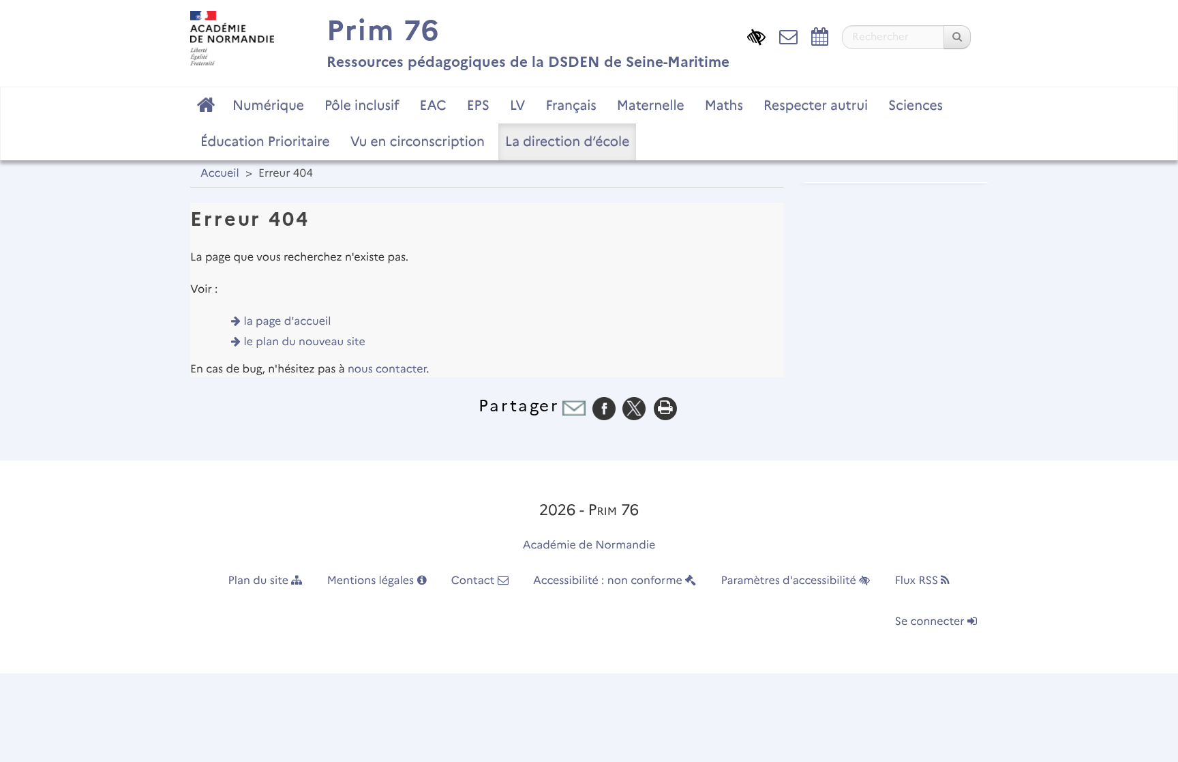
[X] (634, 408)
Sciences (915, 105)
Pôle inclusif (361, 105)
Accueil (219, 173)
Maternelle (650, 105)
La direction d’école (567, 141)
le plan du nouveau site (304, 342)
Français (570, 105)
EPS (478, 105)
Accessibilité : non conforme (609, 580)
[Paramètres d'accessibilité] (756, 36)
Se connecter (931, 621)
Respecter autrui (816, 105)
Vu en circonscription (417, 141)
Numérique (268, 105)
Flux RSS (917, 580)
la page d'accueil (287, 321)
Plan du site (260, 580)
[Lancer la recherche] (957, 37)
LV (518, 105)
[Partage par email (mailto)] (574, 408)
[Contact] (788, 36)
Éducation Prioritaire (265, 141)
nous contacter (387, 369)
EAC (432, 105)
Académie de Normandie (589, 545)
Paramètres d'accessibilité (790, 580)
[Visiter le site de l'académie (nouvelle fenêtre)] (232, 37)
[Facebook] (604, 408)
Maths (724, 105)
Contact (474, 580)
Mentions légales (372, 580)
